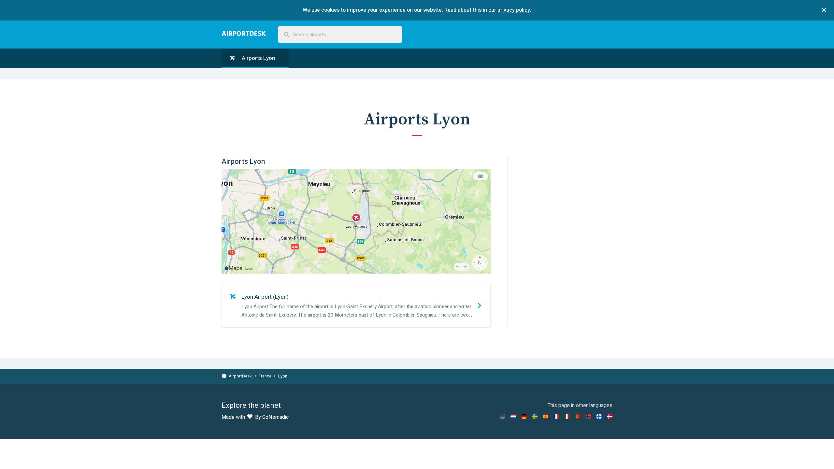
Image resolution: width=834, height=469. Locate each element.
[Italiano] (566, 416)
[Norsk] (588, 416)
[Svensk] (535, 416)
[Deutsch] (524, 416)
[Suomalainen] (599, 416)
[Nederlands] (513, 416)
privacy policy (513, 10)
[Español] (545, 416)
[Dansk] (609, 416)
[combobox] (340, 34)
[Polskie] (577, 416)
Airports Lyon (257, 58)
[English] (502, 416)
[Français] (556, 416)
